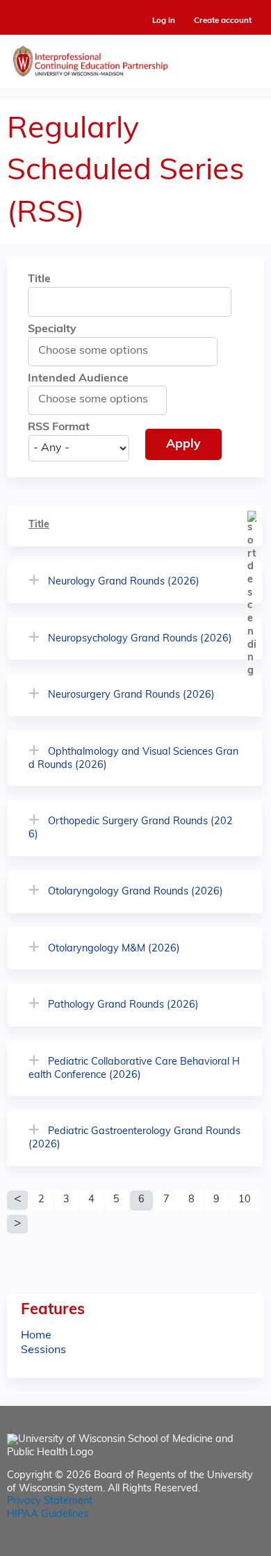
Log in (163, 21)
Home (36, 1335)
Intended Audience (78, 378)
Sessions (43, 1350)
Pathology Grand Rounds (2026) (123, 1005)
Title (39, 279)
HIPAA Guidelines (47, 1514)
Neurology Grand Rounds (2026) (123, 582)
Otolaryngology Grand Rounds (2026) (135, 892)
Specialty (52, 329)
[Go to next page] (17, 1224)
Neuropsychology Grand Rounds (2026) (140, 639)
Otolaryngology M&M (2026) (114, 949)
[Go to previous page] (17, 1200)
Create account (223, 21)
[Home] (135, 58)
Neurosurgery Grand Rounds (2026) (131, 695)
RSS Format (59, 427)
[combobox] (100, 351)
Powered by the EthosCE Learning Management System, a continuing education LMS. (214, 1546)
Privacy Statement (49, 1501)
